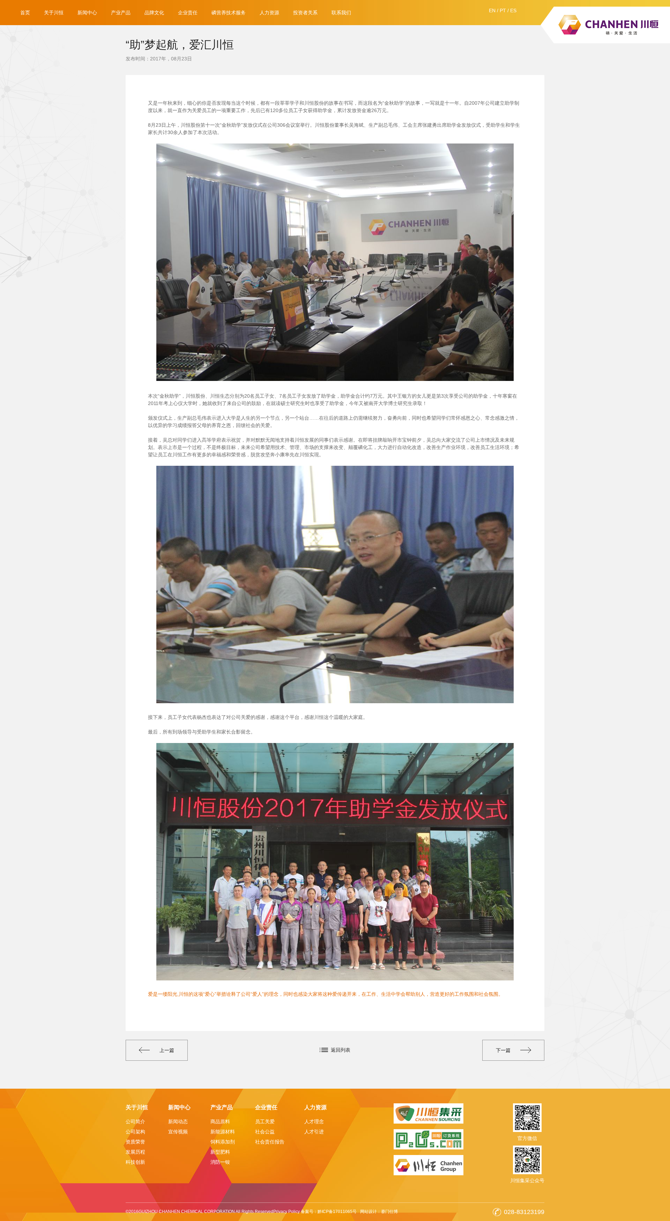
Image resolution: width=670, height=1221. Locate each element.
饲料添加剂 (222, 1142)
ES (513, 10)
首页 (25, 12)
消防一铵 (220, 1162)
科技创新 (135, 1162)
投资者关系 (305, 12)
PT (503, 10)
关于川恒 (54, 12)
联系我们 (341, 12)
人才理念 (314, 1121)
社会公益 (265, 1131)
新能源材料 (222, 1131)
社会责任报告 (269, 1142)
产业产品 (121, 12)
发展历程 (135, 1152)
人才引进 (314, 1131)
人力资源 (269, 12)
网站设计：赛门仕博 (379, 1211)
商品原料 (220, 1121)
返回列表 (340, 1050)
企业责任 (188, 12)
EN (492, 10)
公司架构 (135, 1131)
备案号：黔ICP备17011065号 (329, 1211)
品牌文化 (154, 12)
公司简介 (135, 1121)
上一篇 (166, 1050)
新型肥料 (220, 1152)
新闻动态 (178, 1121)
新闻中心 (87, 12)
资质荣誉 (135, 1142)
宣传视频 (178, 1131)
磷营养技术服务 (228, 12)
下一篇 (503, 1050)
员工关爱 (265, 1121)
